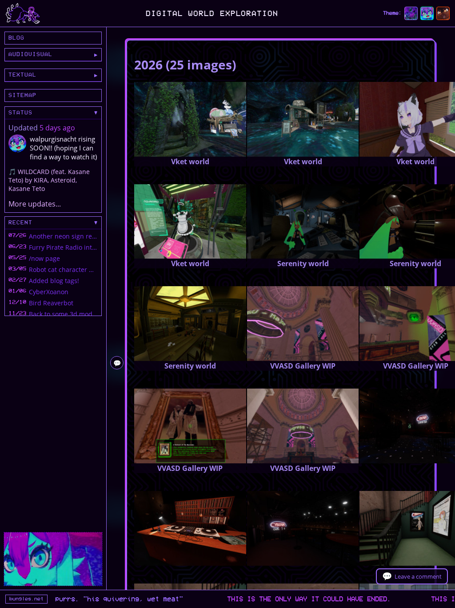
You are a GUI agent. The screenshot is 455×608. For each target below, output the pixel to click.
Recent (20, 222)
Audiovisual (30, 54)
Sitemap (22, 95)
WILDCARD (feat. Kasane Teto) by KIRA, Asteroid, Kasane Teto (49, 180)
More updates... (34, 204)
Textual (22, 75)
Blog (16, 38)
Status (20, 112)
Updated (24, 128)
